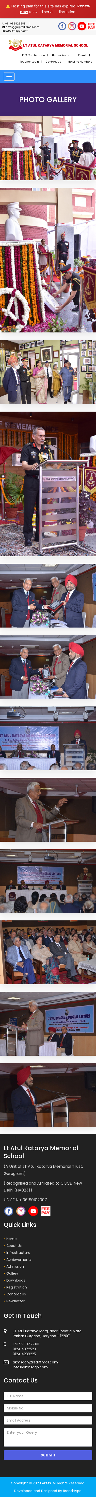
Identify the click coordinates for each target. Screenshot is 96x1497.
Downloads (15, 1280)
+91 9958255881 (15, 23)
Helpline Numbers (80, 62)
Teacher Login (29, 62)
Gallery (12, 1273)
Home (11, 1238)
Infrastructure (18, 1252)
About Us (14, 1245)
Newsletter (15, 1301)
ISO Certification (33, 55)
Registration (16, 1287)
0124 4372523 (24, 1349)
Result (82, 55)
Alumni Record (61, 55)
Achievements (19, 1259)
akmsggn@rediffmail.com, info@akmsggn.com (21, 28)
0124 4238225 (24, 1354)
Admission (15, 1266)
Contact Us (53, 62)
